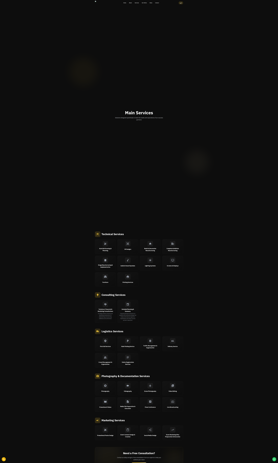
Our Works (144, 3)
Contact (157, 3)
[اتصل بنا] (4, 459)
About (130, 3)
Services (137, 3)
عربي (181, 3)
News (151, 3)
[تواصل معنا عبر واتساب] (274, 459)
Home (124, 3)
